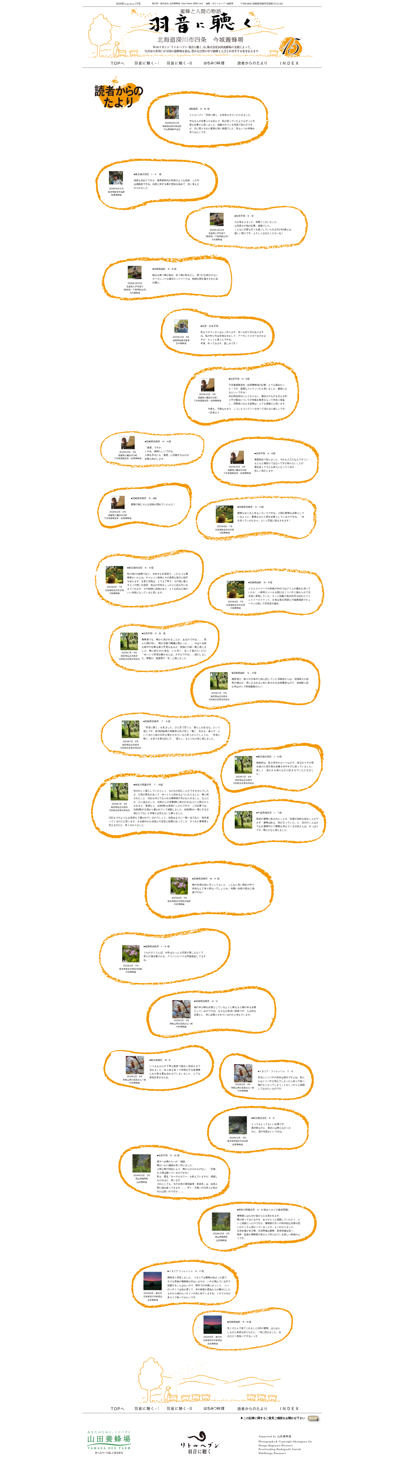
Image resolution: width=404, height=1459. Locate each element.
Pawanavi (280, 1453)
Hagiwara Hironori (280, 1445)
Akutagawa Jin (302, 1441)
